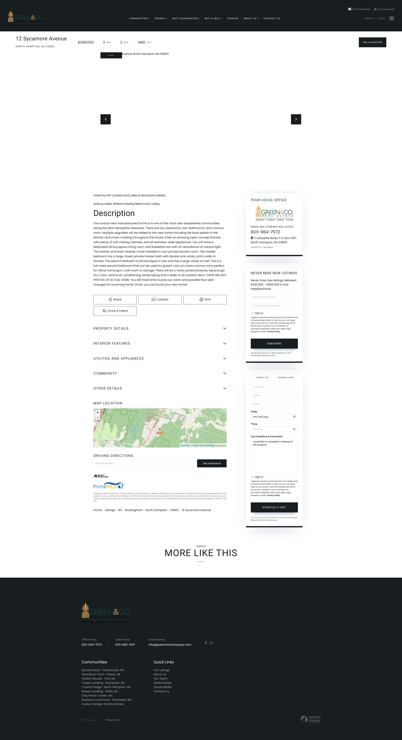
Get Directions (212, 463)
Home (97, 510)
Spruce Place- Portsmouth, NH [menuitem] (103, 670)
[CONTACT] (372, 42)
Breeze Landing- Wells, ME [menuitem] (100, 691)
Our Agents (268, 247)
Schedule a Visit (286, 377)
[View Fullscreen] (97, 424)
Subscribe (274, 343)
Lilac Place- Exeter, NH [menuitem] (97, 696)
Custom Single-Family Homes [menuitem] (103, 704)
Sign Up (369, 19)
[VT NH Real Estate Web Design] (310, 720)
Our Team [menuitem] (161, 679)
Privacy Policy (273, 331)
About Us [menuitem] (250, 19)
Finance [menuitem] (233, 19)
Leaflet (184, 445)
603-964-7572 (265, 232)
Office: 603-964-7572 (360, 9)
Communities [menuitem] (138, 19)
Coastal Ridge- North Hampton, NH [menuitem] (106, 687)
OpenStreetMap (204, 445)
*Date (254, 411)
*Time (254, 424)
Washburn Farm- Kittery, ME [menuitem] (101, 674)
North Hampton (156, 510)
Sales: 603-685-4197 (385, 10)
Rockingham (134, 510)
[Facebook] (206, 643)
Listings (110, 510)
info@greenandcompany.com (170, 645)
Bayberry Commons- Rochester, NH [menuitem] (107, 700)
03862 (174, 510)
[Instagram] (211, 643)
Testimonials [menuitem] (162, 683)
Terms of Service (265, 520)
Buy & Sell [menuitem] (212, 19)
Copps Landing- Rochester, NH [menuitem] (103, 683)
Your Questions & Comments (266, 436)
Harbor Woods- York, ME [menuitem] (98, 679)
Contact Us (256, 247)
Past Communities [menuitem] (185, 19)
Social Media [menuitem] (162, 687)
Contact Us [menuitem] (272, 19)
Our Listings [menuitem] (162, 670)
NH (120, 510)
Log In (381, 19)
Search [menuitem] (160, 19)
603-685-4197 (125, 645)
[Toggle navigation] (391, 18)
